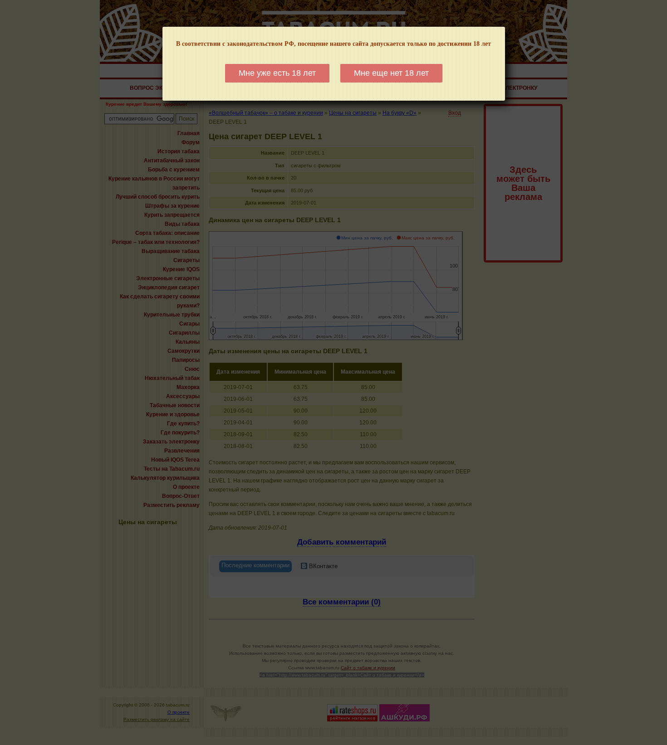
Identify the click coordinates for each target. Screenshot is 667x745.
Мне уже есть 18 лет (277, 73)
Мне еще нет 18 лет (391, 73)
